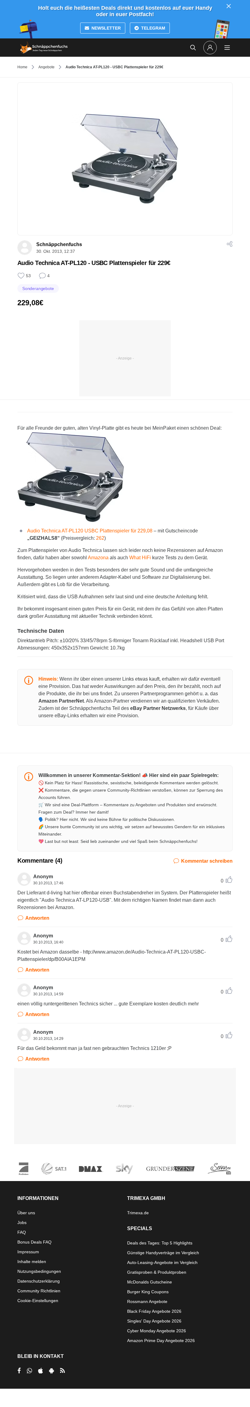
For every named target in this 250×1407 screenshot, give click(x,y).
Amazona (98, 557)
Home (22, 67)
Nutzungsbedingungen (39, 1271)
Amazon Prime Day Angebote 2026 (161, 1340)
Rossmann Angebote (147, 1301)
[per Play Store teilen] (51, 1371)
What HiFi (140, 557)
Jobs (22, 1222)
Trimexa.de (138, 1212)
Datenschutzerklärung (38, 1281)
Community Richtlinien (38, 1290)
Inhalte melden (31, 1261)
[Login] (210, 47)
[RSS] (62, 1371)
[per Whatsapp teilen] (29, 1371)
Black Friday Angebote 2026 (154, 1311)
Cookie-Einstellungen (37, 1300)
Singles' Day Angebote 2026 (154, 1321)
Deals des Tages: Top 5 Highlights (159, 1243)
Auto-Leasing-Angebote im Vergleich (162, 1262)
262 (100, 538)
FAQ (21, 1232)
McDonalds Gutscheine (149, 1282)
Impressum (28, 1251)
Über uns (26, 1212)
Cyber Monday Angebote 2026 (156, 1330)
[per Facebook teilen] (19, 1371)
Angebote (46, 67)
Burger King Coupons (148, 1291)
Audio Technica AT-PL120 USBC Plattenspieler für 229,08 (89, 530)
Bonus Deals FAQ (34, 1242)
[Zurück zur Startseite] (43, 47)
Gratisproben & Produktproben (156, 1272)
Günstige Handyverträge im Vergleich (163, 1252)
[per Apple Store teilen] (40, 1371)
